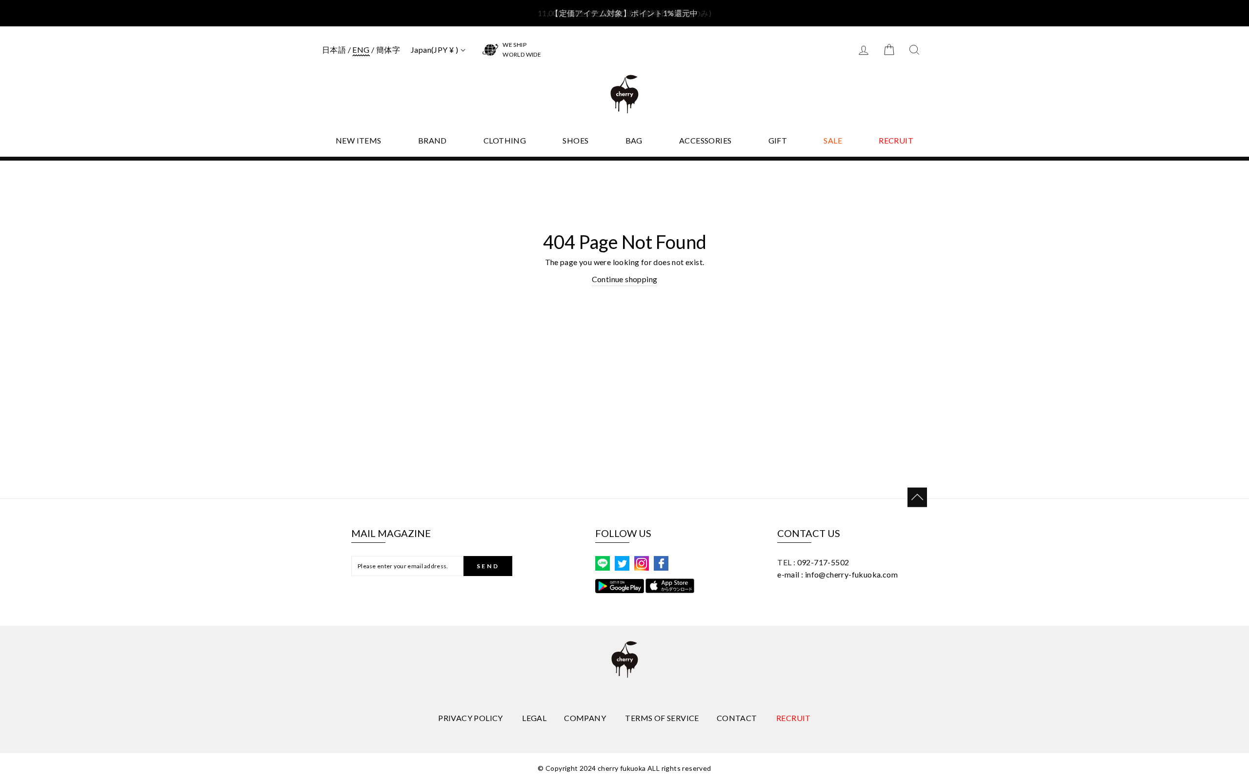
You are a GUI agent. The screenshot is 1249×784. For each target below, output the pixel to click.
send (488, 566)
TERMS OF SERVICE (662, 717)
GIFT (777, 140)
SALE (833, 140)
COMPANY (585, 717)
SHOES (575, 140)
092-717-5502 (823, 562)
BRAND (432, 140)
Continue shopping (625, 279)
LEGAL (534, 717)
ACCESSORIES (705, 140)
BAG (634, 140)
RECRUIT (896, 140)
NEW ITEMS (359, 140)
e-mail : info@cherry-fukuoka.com (837, 574)
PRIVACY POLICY (470, 717)
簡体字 (388, 49)
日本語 (334, 49)
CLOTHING (504, 140)
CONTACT (737, 717)
